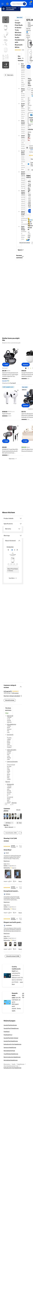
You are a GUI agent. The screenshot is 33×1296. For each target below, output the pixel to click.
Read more (7, 861)
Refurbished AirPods (9, 1050)
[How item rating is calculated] (21, 696)
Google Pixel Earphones (10, 1025)
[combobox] (18, 3)
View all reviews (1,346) (12, 956)
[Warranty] (19, 528)
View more (11, 458)
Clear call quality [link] (11, 749)
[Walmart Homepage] (7, 3)
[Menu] (2, 3)
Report (20, 881)
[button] (19, 58)
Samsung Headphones (10, 1047)
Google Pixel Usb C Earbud (11, 1038)
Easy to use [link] (10, 715)
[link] (20, 944)
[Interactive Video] (5, 19)
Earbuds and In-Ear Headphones (12, 1044)
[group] (22, 50)
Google (17, 20)
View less (14, 802)
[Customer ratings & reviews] (21, 686)
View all (18, 809)
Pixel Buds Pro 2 (8, 1034)
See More (12, 578)
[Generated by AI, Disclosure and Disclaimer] (11, 804)
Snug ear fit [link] (10, 734)
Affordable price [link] (11, 724)
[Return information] (27, 39)
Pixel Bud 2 (7, 1031)
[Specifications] (21, 523)
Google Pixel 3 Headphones (11, 1028)
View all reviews (9, 700)
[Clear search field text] (22, 3)
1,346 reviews (15, 693)
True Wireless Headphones (11, 1054)
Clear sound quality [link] (12, 761)
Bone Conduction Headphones (12, 1057)
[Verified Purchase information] (17, 846)
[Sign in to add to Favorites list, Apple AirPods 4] (18, 390)
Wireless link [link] (10, 784)
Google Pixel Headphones (11, 1041)
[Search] (24, 3)
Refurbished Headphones (11, 1060)
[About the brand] (19, 540)
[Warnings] (21, 535)
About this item (8, 512)
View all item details (24, 242)
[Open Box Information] (31, 55)
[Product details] (21, 518)
